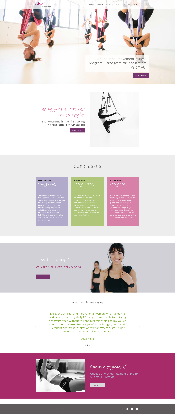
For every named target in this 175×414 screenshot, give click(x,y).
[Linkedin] (127, 409)
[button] (85, 345)
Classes (100, 4)
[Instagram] (122, 409)
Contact (127, 4)
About (91, 4)
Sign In (136, 4)
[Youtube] (132, 409)
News (118, 4)
